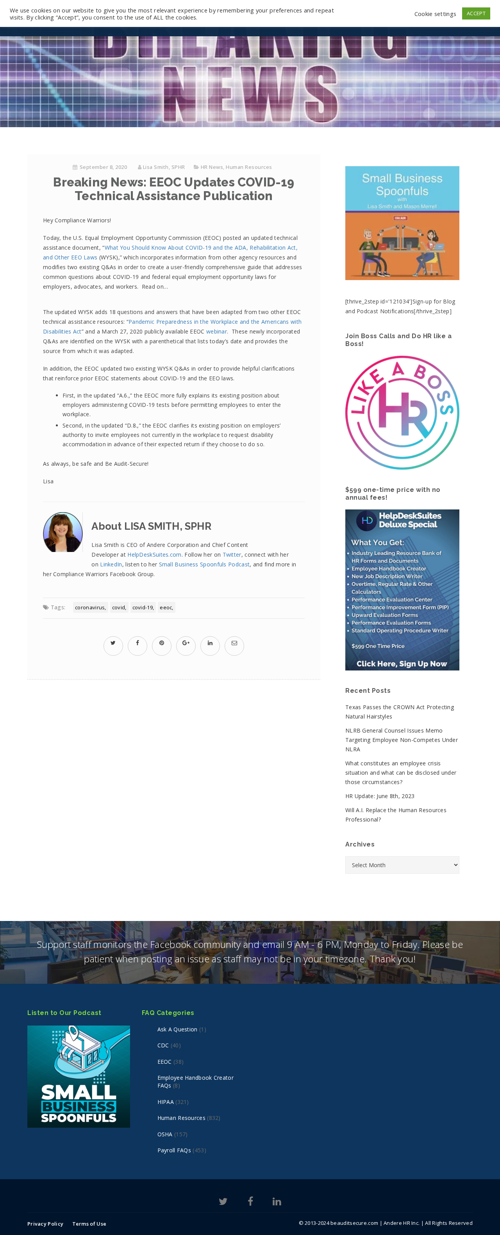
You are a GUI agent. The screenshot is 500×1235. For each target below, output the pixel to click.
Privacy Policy (45, 1223)
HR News (212, 166)
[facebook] (137, 642)
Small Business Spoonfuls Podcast (204, 564)
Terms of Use (89, 1223)
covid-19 (142, 607)
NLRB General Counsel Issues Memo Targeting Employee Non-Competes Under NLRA (401, 740)
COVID (118, 607)
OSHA (165, 1134)
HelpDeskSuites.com (154, 554)
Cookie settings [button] (435, 13)
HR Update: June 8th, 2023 (380, 796)
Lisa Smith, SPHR (164, 166)
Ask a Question (177, 1029)
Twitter (232, 554)
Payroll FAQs (174, 1150)
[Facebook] (250, 1203)
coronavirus (90, 607)
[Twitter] (223, 1203)
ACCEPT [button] (476, 13)
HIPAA (165, 1101)
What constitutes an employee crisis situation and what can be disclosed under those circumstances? (400, 772)
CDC (163, 1045)
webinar (216, 331)
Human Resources (249, 166)
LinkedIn (111, 564)
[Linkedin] (277, 1203)
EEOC (166, 607)
